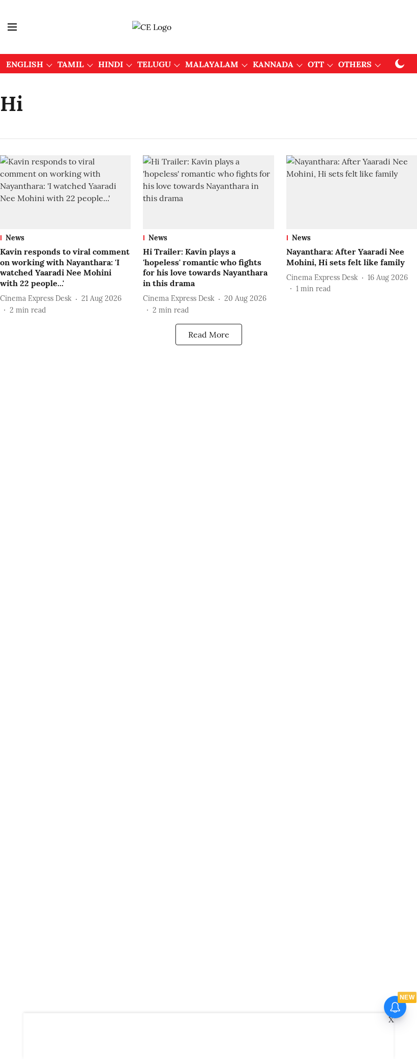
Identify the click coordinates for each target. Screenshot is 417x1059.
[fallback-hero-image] (65, 192)
